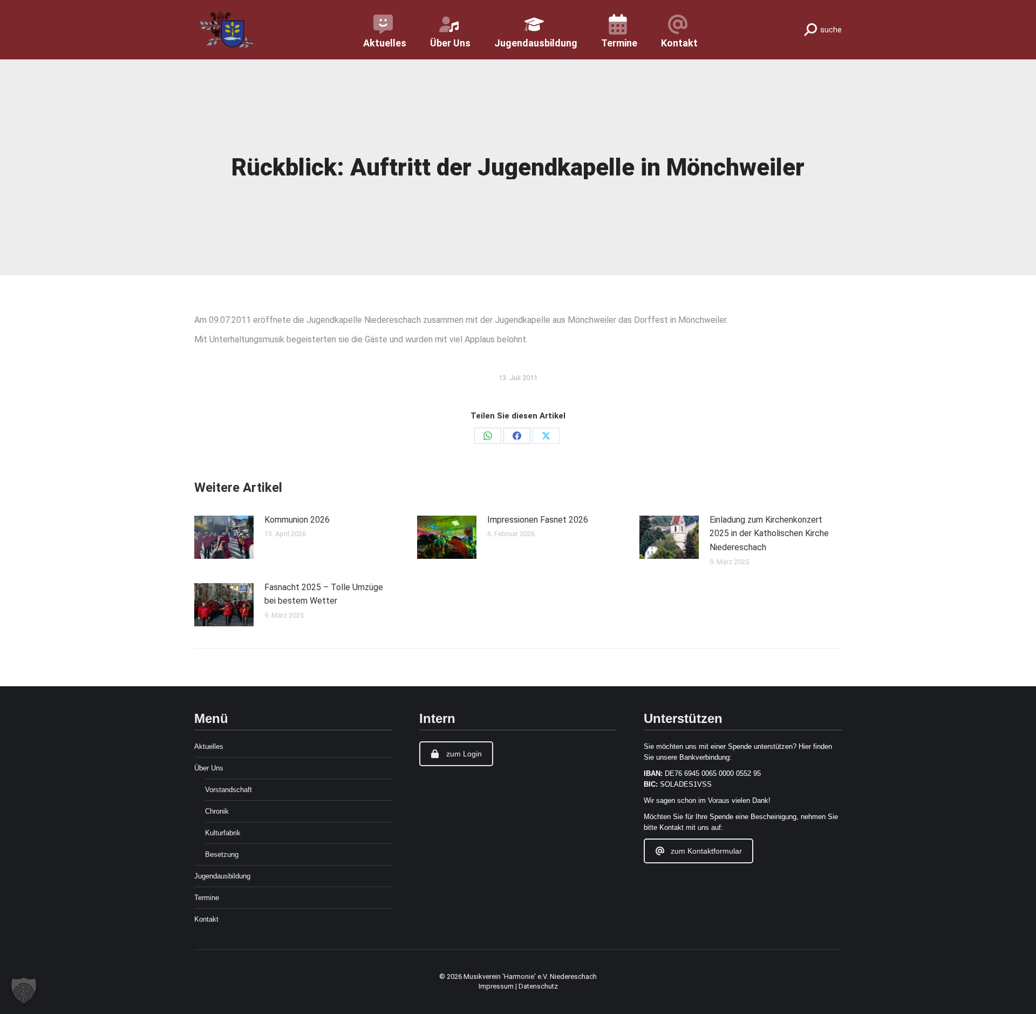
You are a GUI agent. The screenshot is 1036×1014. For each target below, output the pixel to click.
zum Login (464, 753)
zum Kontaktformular (706, 851)
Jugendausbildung (222, 876)
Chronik (217, 811)
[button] (23, 990)
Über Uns (208, 768)
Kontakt (206, 919)
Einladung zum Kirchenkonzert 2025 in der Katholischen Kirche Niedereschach (769, 533)
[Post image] (224, 537)
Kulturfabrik (223, 833)
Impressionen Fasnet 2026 (537, 520)
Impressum (497, 986)
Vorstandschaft (228, 790)
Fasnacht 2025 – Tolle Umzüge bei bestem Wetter (323, 594)
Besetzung (221, 854)
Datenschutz (538, 986)
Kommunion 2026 (297, 520)
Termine (206, 898)
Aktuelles (208, 746)
